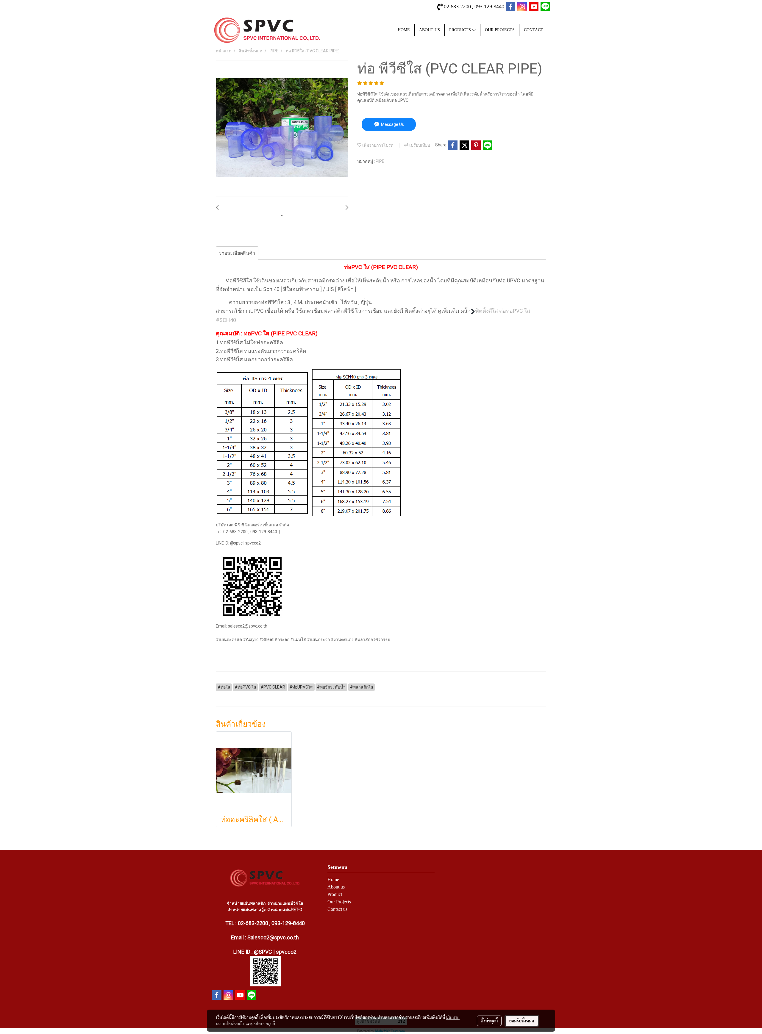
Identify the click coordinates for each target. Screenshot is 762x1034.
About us (336, 886)
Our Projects (339, 901)
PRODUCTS (460, 30)
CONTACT (533, 30)
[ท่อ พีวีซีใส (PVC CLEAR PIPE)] (282, 128)
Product (334, 894)
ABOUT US (429, 30)
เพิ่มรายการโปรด (377, 145)
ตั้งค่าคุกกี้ (489, 1020)
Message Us (392, 124)
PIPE (380, 161)
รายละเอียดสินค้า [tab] (237, 253)
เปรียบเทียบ (419, 145)
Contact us (337, 909)
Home (333, 879)
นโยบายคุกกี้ (264, 1023)
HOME (404, 30)
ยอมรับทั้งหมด (521, 1020)
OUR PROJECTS (500, 30)
